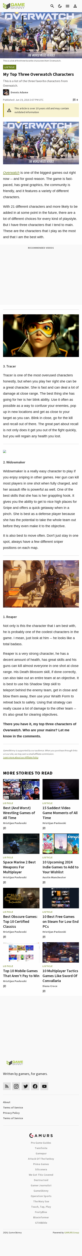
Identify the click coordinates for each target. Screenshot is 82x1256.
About (6, 1102)
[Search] (52, 6)
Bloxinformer (41, 1217)
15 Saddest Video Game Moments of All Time (60, 812)
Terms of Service (13, 1107)
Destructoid (41, 1180)
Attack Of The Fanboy (41, 1158)
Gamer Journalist (41, 1185)
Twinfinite (41, 1148)
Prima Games (41, 1164)
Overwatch (11, 173)
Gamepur (41, 1153)
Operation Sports (41, 1196)
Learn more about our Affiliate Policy (20, 757)
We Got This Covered (41, 1174)
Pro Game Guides (41, 1142)
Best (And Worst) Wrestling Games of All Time (19, 812)
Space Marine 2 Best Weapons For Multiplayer (19, 867)
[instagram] (16, 1086)
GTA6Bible (41, 1222)
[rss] (7, 1086)
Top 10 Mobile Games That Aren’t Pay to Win (21, 973)
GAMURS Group (71, 1232)
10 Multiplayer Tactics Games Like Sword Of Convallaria (60, 975)
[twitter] (26, 1086)
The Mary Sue (41, 1201)
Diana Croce (50, 986)
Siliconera (41, 1169)
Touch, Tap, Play (41, 1206)
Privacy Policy (11, 1113)
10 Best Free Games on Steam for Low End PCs (61, 921)
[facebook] (35, 1086)
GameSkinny (41, 1190)
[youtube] (44, 1086)
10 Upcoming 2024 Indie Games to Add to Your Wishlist (61, 867)
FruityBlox (41, 1212)
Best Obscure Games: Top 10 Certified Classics (20, 921)
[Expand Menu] (67, 6)
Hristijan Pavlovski (15, 823)
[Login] (75, 6)
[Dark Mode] (60, 6)
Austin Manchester (54, 877)
